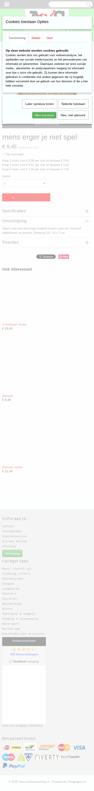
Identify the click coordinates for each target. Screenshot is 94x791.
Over (50, 38)
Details (36, 38)
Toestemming (17, 38)
